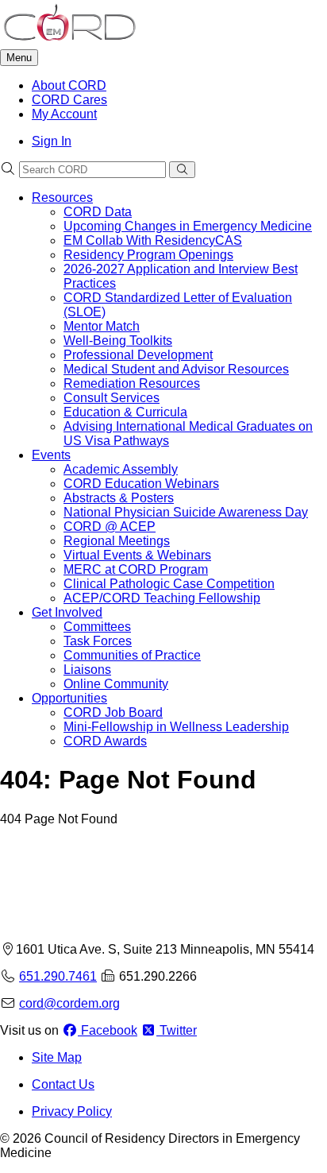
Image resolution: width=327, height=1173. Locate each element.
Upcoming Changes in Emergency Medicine (187, 226)
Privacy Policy (72, 1111)
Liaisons (87, 669)
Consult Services (111, 398)
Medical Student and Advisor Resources (176, 369)
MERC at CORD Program (135, 569)
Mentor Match (101, 326)
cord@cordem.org (69, 1003)
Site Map (57, 1057)
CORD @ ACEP (109, 526)
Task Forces (97, 641)
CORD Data (97, 212)
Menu (19, 58)
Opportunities (69, 698)
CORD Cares (69, 99)
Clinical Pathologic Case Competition (169, 583)
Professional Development (138, 355)
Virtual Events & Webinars (137, 555)
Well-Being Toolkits (117, 340)
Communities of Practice (132, 655)
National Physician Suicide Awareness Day (185, 512)
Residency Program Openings (148, 254)
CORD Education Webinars (141, 483)
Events (51, 455)
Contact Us (63, 1084)
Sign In (51, 141)
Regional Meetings (116, 541)
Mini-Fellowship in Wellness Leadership (176, 727)
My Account (64, 114)
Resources (62, 197)
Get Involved (67, 612)
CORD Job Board (113, 712)
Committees (97, 626)
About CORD (69, 85)
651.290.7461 (58, 976)
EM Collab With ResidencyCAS (152, 240)
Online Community (115, 684)
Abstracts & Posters (118, 498)
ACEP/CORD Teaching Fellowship (161, 598)
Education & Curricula (125, 412)
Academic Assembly (120, 469)
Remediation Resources (131, 383)
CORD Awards (105, 741)
